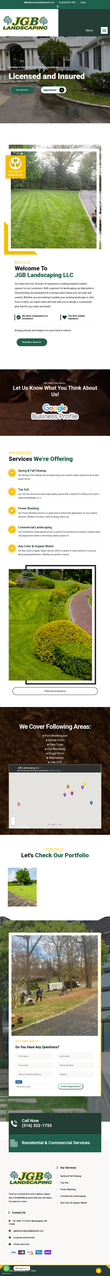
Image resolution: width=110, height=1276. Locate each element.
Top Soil (23, 489)
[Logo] (25, 23)
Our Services (22, 90)
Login (83, 2)
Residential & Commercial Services (56, 1142)
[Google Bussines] (58, 6)
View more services (55, 691)
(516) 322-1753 (68, 2)
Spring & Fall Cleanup (32, 470)
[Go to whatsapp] (6, 1268)
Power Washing (28, 508)
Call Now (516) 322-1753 (37, 1123)
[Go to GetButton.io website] (6, 1273)
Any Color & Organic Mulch (36, 546)
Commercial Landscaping (35, 527)
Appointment (49, 90)
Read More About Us (31, 342)
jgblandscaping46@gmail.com (40, 2)
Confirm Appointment (70, 1086)
